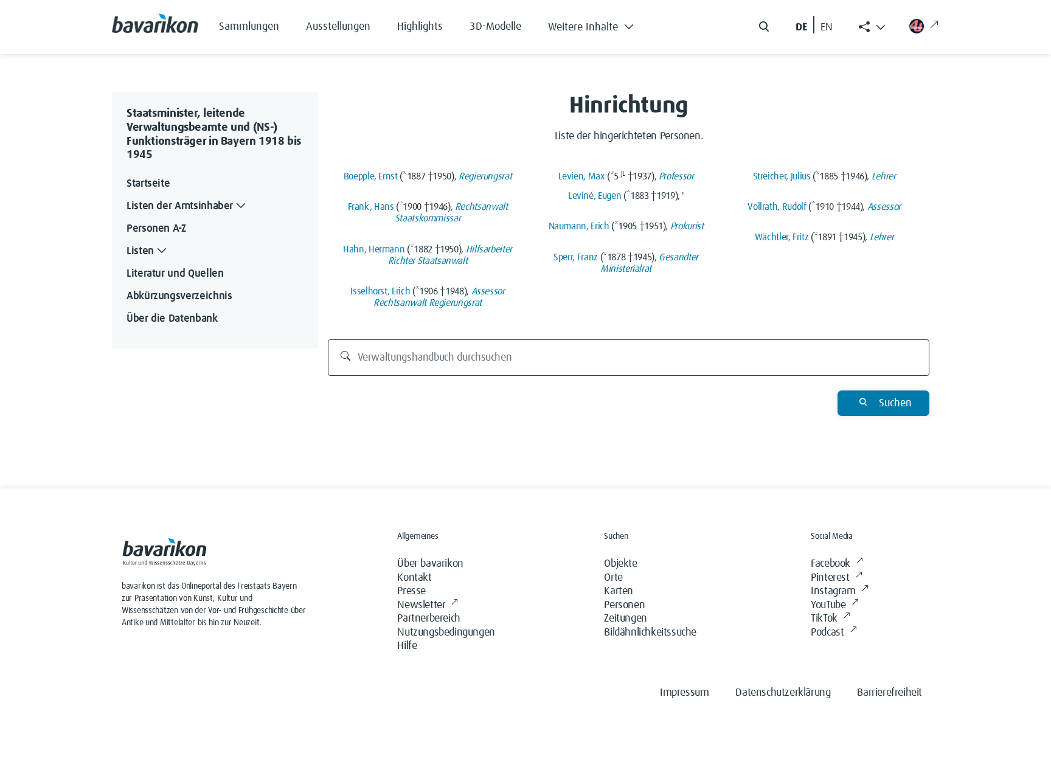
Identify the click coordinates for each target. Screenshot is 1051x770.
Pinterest (830, 577)
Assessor (488, 291)
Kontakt (414, 577)
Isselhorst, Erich (380, 291)
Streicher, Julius (782, 176)
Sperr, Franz (575, 257)
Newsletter (421, 605)
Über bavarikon (430, 563)
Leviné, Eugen (594, 196)
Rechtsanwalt (481, 207)
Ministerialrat (625, 269)
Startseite (148, 183)
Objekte (620, 563)
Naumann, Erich (579, 226)
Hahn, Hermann (373, 249)
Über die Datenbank (172, 318)
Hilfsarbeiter (489, 249)
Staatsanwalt (442, 261)
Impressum (684, 692)
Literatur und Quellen (175, 273)
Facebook (830, 563)
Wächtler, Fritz (782, 237)
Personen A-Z (156, 228)
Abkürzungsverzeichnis (179, 296)
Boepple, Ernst (371, 176)
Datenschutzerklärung (782, 692)
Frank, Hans (371, 207)
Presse (411, 591)
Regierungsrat (485, 176)
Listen (140, 251)
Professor (676, 176)
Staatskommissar (428, 218)
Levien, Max (581, 176)
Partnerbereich (428, 618)
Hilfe (407, 645)
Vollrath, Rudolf (776, 207)
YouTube (828, 605)
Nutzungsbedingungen (445, 632)
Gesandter (678, 257)
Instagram (833, 591)
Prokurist (687, 226)
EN (826, 27)
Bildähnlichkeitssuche (650, 632)
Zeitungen (625, 618)
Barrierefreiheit (889, 692)
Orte (613, 577)
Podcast (827, 632)
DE (801, 27)
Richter (401, 261)
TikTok (824, 618)
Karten (618, 591)
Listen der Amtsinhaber (180, 206)
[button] (600, 24)
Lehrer (884, 176)
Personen (624, 605)
